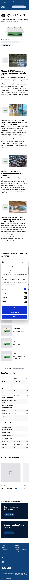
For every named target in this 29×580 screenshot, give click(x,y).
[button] (6, 42)
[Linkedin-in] (5, 568)
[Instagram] (10, 568)
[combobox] (7, 2)
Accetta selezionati (14, 312)
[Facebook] (3, 568)
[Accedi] (22, 2)
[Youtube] (8, 568)
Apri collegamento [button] (8, 488)
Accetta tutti (14, 307)
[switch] (25, 293)
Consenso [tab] (4, 266)
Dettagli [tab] (11, 266)
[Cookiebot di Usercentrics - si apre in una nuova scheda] (21, 262)
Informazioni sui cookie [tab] (21, 266)
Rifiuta (14, 316)
